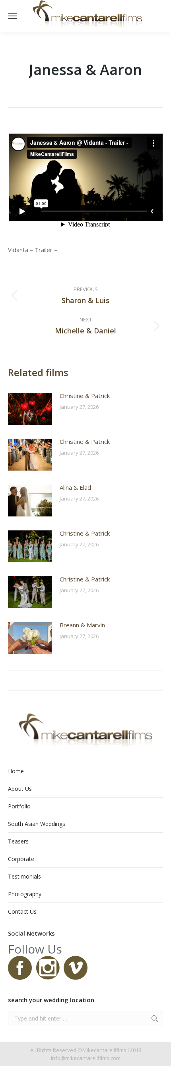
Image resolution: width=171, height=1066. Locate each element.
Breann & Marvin (82, 625)
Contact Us (22, 911)
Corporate (21, 859)
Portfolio (19, 806)
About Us (20, 788)
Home (16, 771)
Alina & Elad (75, 487)
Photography (24, 894)
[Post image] (30, 409)
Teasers (18, 841)
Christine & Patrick (85, 396)
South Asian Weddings (36, 824)
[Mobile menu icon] (12, 16)
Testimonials (24, 876)
